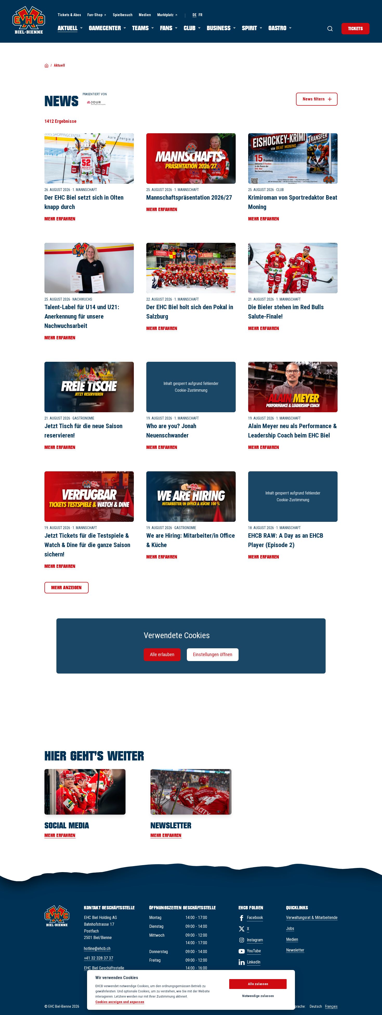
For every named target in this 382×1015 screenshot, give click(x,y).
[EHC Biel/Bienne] (28, 20)
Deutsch (316, 1006)
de (194, 15)
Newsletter (295, 950)
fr (200, 15)
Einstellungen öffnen (212, 654)
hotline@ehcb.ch (97, 948)
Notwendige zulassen (258, 996)
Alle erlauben (162, 654)
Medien (292, 939)
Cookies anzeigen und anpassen (119, 1002)
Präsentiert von (95, 94)
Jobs (290, 928)
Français (331, 1006)
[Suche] (330, 29)
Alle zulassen (258, 984)
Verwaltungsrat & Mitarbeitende (312, 917)
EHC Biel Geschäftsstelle (104, 968)
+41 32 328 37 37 (98, 958)
